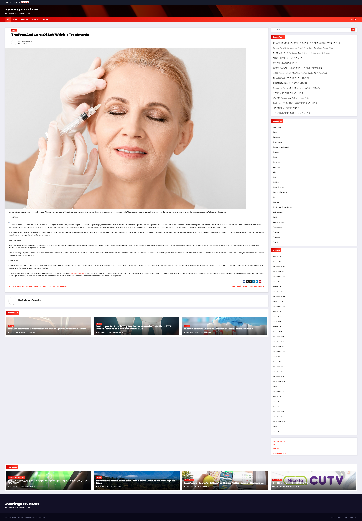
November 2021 (279, 421)
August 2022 (277, 396)
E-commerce (278, 142)
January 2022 (278, 416)
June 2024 (277, 321)
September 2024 (279, 306)
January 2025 (278, 291)
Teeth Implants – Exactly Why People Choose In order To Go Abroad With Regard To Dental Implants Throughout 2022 (134, 327)
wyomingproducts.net (22, 9)
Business (276, 137)
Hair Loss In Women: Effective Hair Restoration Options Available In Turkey (47, 328)
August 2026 (278, 256)
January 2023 (278, 371)
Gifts (274, 172)
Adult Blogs (277, 127)
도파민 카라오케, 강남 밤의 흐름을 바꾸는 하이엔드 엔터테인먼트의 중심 (298, 68)
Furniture (276, 162)
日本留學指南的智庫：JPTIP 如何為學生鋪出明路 (290, 83)
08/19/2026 (14, 486)
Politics (275, 217)
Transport (277, 237)
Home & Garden (279, 187)
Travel (275, 242)
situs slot (276, 449)
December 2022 (279, 376)
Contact (45, 19)
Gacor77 (276, 444)
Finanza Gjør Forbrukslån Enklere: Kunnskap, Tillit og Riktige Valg (297, 88)
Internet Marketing (280, 192)
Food (275, 157)
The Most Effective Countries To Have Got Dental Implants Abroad (218, 328)
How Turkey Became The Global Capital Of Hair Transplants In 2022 (39, 286)
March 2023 (277, 361)
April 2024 (277, 326)
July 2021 (276, 431)
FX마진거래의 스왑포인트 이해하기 (285, 63)
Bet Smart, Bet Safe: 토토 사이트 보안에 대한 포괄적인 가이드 (295, 103)
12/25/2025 (278, 486)
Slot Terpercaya (279, 441)
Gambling (276, 167)
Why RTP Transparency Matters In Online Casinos (291, 98)
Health (275, 177)
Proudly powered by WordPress (14, 517)
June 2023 (277, 356)
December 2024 (279, 296)
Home (15, 19)
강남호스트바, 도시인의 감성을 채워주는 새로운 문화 (291, 78)
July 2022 (276, 401)
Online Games (278, 212)
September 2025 (279, 276)
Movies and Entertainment (282, 207)
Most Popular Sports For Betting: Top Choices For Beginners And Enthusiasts (301, 53)
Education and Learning (281, 147)
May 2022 (276, 406)
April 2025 (277, 286)
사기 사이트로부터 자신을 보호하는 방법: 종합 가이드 (291, 113)
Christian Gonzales (27, 41)
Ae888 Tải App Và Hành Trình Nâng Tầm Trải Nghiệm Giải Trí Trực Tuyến (300, 73)
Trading (276, 232)
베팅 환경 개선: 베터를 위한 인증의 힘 (286, 108)
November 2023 (279, 346)
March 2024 (277, 331)
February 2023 (278, 366)
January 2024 (278, 341)
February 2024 (278, 336)
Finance (276, 152)
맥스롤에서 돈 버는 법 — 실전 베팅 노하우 (288, 58)
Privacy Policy (353, 517)
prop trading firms (279, 453)
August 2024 (278, 311)
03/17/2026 (102, 486)
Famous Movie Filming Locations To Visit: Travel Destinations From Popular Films (303, 48)
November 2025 (279, 271)
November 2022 (279, 381)
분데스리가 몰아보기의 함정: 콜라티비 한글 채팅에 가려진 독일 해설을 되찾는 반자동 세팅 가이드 (307, 43)
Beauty (14, 30)
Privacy (35, 19)
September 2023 (279, 351)
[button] (352, 19)
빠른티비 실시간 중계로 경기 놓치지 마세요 (288, 93)
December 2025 (279, 266)
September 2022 (279, 391)
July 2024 (277, 316)
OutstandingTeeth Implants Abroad (247, 286)
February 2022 (278, 411)
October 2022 (278, 386)
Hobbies (276, 182)
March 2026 (277, 261)
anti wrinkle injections (76, 273)
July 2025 (276, 281)
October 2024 (278, 301)
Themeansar (41, 517)
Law (274, 197)
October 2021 (278, 426)
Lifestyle (276, 202)
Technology (277, 227)
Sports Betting (278, 222)
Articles (24, 19)
